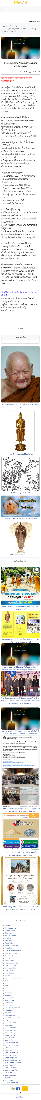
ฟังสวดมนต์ (9, 995)
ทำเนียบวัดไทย (10, 1073)
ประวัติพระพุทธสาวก (12, 1045)
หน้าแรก (6, 26)
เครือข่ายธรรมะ (10, 940)
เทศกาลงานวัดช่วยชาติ (13, 950)
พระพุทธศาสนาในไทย (12, 1070)
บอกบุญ (14, 26)
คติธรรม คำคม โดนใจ (12, 978)
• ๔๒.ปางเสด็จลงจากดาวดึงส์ (20, 554)
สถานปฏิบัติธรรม (11, 960)
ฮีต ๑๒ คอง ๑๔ (10, 1033)
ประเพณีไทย (9, 955)
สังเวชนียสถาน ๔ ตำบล (13, 1063)
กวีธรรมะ (8, 975)
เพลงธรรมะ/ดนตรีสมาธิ (13, 1018)
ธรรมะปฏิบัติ (9, 1020)
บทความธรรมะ (10, 973)
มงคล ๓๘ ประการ (11, 1055)
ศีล (6, 983)
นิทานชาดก (8, 1050)
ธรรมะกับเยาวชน (10, 965)
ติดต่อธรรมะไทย (10, 935)
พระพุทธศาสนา (10, 1000)
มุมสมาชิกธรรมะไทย (11, 945)
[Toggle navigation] (4, 9)
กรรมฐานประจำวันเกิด (12, 1030)
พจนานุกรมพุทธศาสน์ (12, 1008)
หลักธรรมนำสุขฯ (10, 1028)
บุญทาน (7, 985)
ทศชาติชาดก (9, 1048)
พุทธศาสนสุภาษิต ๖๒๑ (13, 1060)
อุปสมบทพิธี (9, 1080)
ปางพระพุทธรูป (10, 1065)
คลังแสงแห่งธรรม (11, 1023)
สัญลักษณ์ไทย (9, 943)
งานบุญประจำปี (10, 1035)
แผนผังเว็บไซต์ (10, 930)
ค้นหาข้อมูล (8, 933)
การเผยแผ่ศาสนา (11, 953)
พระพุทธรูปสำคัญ (11, 1068)
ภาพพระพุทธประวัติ (11, 1043)
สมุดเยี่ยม (8, 938)
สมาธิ (6, 988)
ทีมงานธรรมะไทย (10, 928)
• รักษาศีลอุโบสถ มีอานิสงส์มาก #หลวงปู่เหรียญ (20, 519)
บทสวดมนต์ (9, 1025)
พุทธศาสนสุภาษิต (11, 1058)
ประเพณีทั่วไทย (10, 1038)
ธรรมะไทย (19, 1097)
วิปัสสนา (7, 990)
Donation (8, 948)
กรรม (6, 980)
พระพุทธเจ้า (9, 1040)
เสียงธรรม (8, 1013)
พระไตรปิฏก (9, 1003)
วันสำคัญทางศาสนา (11, 1083)
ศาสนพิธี (8, 1078)
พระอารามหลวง (10, 1075)
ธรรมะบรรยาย (10, 970)
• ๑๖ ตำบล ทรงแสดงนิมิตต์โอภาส (20, 454)
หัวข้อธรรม (8, 1005)
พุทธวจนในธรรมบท (11, 1053)
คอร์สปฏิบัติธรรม (11, 998)
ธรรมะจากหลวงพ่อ (11, 963)
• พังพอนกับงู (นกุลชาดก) (20, 492)
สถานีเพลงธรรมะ (11, 1015)
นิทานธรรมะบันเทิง (11, 968)
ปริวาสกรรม (9, 993)
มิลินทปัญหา (9, 1010)
